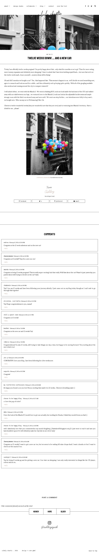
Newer (36, 511)
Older (63, 511)
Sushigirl (7, 457)
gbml (34, 550)
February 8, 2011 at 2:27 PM (26, 315)
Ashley (50, 192)
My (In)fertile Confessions (14, 385)
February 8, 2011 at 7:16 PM (17, 328)
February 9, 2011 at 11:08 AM (33, 385)
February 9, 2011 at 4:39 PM (30, 425)
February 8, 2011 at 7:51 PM (17, 342)
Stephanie (7, 285)
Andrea (6, 242)
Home (50, 511)
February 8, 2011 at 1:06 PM (16, 269)
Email (77, 201)
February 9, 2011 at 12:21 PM (15, 412)
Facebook (23, 201)
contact (51, 6)
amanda (6, 270)
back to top (93, 551)
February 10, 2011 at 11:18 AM (19, 457)
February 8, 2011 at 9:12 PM (17, 371)
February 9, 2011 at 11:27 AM (30, 398)
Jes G (6, 358)
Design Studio (18, 6)
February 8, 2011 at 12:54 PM (17, 242)
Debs (5, 412)
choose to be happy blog (13, 398)
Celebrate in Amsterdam (43, 177)
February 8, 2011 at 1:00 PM (21, 256)
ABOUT (6, 6)
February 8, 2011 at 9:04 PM (16, 357)
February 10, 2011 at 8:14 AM (21, 441)
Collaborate (30, 6)
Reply (5, 248)
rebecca (6, 342)
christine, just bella (12, 301)
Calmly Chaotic (50, 15)
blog (41, 6)
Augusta (6, 371)
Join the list (62, 6)
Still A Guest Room (11, 315)
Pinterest (59, 201)
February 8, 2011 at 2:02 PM (28, 301)
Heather (6, 328)
